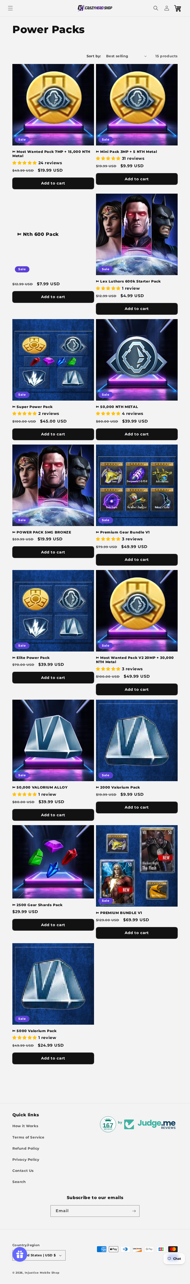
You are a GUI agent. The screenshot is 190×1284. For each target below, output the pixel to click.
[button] (10, 8)
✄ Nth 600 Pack (38, 234)
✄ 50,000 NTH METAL (117, 407)
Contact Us (23, 1170)
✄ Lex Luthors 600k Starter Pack (128, 281)
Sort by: (94, 56)
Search (19, 1182)
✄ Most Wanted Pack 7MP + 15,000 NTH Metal (51, 154)
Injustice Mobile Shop (42, 1272)
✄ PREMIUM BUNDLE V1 (119, 913)
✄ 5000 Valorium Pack (34, 1031)
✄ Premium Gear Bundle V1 (123, 532)
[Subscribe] (133, 1211)
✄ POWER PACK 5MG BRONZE (41, 532)
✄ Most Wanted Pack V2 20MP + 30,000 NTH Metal (135, 660)
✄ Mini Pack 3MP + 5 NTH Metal (126, 152)
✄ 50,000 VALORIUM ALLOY (40, 787)
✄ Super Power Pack (32, 407)
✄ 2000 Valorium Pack (118, 787)
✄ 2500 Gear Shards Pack (37, 905)
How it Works (25, 1126)
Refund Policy (25, 1148)
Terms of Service (28, 1137)
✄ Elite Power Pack (30, 658)
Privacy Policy (25, 1159)
